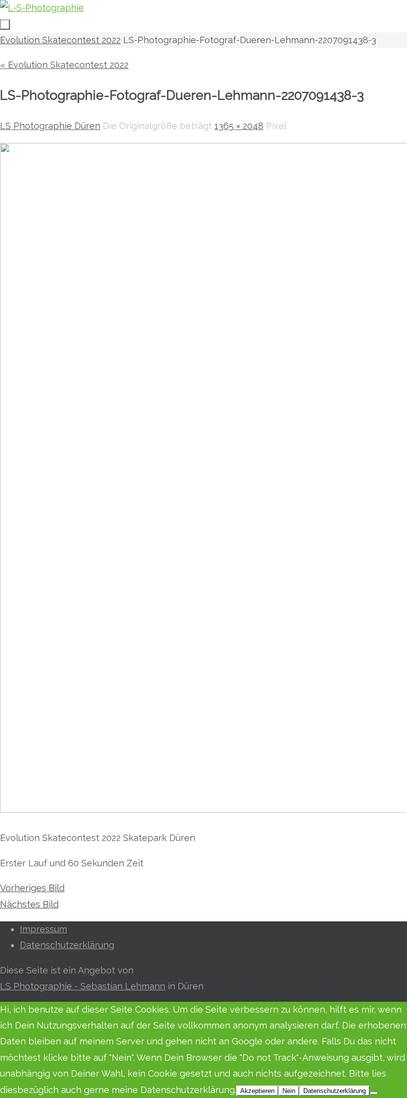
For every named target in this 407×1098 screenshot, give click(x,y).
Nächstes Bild (29, 904)
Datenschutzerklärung (67, 945)
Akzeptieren (257, 1091)
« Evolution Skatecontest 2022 (64, 65)
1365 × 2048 (239, 126)
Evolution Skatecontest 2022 (60, 40)
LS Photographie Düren (50, 126)
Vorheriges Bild (32, 888)
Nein (288, 1091)
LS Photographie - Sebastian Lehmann (82, 986)
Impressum (43, 929)
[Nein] (374, 1093)
